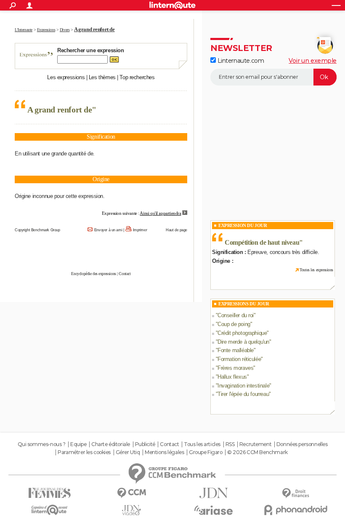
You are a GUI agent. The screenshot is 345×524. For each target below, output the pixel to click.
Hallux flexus (232, 377)
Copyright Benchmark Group (37, 230)
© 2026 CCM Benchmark (257, 452)
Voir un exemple (313, 60)
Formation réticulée (239, 359)
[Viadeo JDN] (131, 510)
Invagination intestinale (243, 385)
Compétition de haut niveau (262, 242)
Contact (124, 273)
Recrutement (255, 444)
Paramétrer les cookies (84, 452)
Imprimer (140, 230)
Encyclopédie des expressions (93, 273)
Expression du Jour (242, 225)
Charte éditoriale (110, 444)
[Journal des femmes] (49, 493)
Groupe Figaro (206, 452)
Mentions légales (164, 452)
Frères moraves (235, 368)
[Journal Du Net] (213, 493)
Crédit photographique (242, 333)
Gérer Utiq (128, 452)
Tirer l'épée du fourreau (243, 394)
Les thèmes (102, 77)
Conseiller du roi (236, 315)
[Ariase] (213, 510)
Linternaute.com (240, 60)
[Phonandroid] (296, 510)
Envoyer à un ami (108, 230)
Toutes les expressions (316, 269)
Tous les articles (202, 444)
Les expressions (66, 77)
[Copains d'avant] (49, 510)
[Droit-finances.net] (296, 493)
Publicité (145, 444)
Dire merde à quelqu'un (243, 342)
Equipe (78, 444)
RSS (230, 444)
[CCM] (131, 493)
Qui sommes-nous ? (42, 444)
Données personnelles (302, 444)
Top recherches (136, 77)
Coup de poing (234, 324)
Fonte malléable (236, 350)
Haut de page (176, 230)
